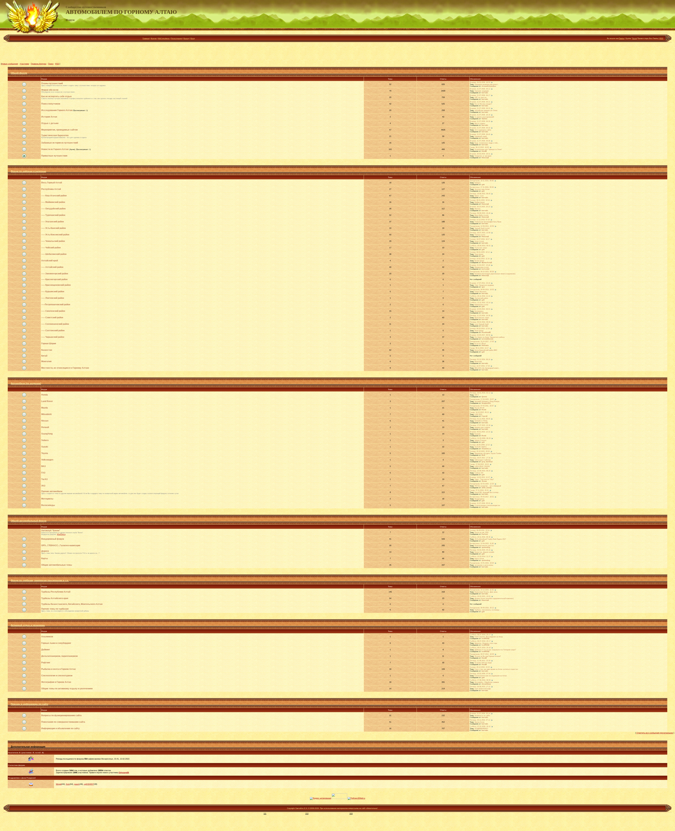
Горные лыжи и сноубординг (56, 643)
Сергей (484, 416)
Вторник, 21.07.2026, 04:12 (480, 89)
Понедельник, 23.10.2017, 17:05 (482, 342)
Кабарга (477, 183)
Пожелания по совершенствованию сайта (63, 722)
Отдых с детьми (49, 123)
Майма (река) (480, 202)
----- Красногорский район (54, 279)
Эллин (484, 481)
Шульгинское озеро (482, 318)
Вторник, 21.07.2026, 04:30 (480, 121)
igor (483, 287)
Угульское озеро (481, 248)
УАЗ (43, 486)
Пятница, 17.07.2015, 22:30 (480, 425)
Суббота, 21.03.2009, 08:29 (480, 438)
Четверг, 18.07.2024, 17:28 (480, 366)
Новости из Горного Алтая (55, 149)
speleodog (486, 547)
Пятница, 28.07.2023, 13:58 (480, 233)
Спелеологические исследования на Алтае (491, 676)
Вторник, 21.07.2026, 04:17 (480, 95)
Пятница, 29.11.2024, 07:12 (480, 720)
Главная (146, 38)
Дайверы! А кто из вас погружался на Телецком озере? (495, 650)
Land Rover (47, 401)
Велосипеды (48, 505)
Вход (193, 38)
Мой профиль (163, 38)
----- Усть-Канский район (53, 228)
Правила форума (38, 64)
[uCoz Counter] (339, 798)
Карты (44, 558)
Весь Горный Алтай (51, 182)
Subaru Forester (480, 440)
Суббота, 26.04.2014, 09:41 (480, 246)
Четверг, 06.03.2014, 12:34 (480, 329)
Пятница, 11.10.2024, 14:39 (480, 316)
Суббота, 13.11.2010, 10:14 (480, 303)
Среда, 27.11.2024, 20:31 (479, 490)
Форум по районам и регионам (28, 171)
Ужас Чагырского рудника (484, 285)
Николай (485, 158)
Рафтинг (45, 662)
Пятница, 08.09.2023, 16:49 (480, 213)
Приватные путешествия (54, 156)
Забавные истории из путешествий (59, 143)
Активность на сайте (482, 716)
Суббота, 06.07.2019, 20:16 (480, 648)
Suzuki (44, 447)
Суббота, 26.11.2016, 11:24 (480, 296)
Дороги (45, 551)
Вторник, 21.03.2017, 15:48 (480, 265)
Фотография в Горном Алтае (56, 682)
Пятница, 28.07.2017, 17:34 (480, 458)
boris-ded (485, 269)
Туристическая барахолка (55, 135)
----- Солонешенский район (55, 324)
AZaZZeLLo (486, 449)
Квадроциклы (479, 499)
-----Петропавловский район (55, 304)
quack (76, 784)
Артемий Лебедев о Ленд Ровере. (487, 401)
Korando (478, 434)
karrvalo (485, 93)
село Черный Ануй (481, 324)
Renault (45, 427)
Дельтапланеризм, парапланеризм (59, 656)
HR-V (477, 395)
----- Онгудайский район (53, 208)
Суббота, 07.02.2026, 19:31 (480, 727)
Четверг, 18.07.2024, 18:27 (480, 239)
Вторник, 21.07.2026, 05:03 (480, 503)
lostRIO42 (485, 638)
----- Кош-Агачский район (54, 195)
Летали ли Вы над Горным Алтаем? (488, 656)
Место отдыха (480, 123)
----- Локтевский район (52, 298)
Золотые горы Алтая (482, 189)
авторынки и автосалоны (484, 565)
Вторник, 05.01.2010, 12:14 (480, 432)
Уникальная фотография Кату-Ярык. (488, 222)
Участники (24, 64)
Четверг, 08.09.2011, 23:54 (480, 530)
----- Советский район (52, 317)
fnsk (68, 784)
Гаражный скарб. (481, 136)
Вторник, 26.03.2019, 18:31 (480, 154)
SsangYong (47, 434)
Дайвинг (45, 649)
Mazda (44, 408)
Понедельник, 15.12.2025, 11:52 (482, 590)
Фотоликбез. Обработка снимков (487, 682)
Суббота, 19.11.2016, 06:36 (480, 537)
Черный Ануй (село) (482, 228)
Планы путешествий (52, 83)
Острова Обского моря (483, 663)
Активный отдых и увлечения (28, 625)
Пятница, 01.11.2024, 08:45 (480, 419)
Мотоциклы (47, 499)
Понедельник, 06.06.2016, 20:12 (482, 608)
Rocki (484, 410)
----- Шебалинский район (53, 254)
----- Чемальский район (53, 241)
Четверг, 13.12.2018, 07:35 (480, 220)
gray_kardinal (487, 462)
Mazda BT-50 (479, 408)
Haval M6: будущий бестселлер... (487, 492)
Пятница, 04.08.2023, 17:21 (480, 687)
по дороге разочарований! (484, 117)
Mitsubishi (46, 414)
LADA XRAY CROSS (482, 466)
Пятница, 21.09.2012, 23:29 (480, 661)
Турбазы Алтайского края (54, 598)
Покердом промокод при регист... (487, 84)
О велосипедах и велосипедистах (487, 505)
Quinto (484, 397)
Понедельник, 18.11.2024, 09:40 (482, 181)
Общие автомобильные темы (56, 565)
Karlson (485, 534)
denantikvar (486, 684)
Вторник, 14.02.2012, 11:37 (480, 477)
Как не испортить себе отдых (56, 96)
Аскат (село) (479, 241)
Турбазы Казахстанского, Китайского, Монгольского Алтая (71, 604)
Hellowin (485, 345)
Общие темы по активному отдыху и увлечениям (67, 688)
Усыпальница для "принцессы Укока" (488, 149)
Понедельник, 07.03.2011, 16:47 (482, 406)
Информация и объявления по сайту (60, 728)
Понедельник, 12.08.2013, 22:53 (482, 226)
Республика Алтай (51, 189)
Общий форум (19, 73)
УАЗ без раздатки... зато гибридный (488, 486)
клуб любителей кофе (483, 689)
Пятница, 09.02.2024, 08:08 (480, 322)
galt (483, 184)
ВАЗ (43, 466)
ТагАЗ (44, 479)
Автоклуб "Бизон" (50, 530)
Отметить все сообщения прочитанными (654, 733)
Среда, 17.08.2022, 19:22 (479, 464)
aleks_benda (486, 488)
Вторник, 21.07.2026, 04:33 (480, 128)
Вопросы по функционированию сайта (61, 715)
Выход (186, 38)
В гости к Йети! (480, 344)
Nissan (44, 421)
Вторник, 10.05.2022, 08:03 (480, 309)
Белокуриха (479, 311)
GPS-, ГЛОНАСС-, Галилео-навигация (60, 545)
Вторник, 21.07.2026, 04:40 (480, 134)
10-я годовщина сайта (483, 130)
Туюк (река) (479, 254)
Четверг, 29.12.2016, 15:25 (480, 667)
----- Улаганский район (52, 221)
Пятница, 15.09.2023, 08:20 (480, 471)
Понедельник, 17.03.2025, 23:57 (482, 399)
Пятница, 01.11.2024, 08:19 (480, 360)
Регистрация (176, 38)
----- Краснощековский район (56, 285)
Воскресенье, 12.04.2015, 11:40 (482, 544)
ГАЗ (43, 473)
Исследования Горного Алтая (56, 110)
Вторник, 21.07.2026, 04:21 (480, 102)
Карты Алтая (479, 559)
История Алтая (49, 117)
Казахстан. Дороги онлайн (484, 552)
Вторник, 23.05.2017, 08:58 (480, 335)
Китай (44, 356)
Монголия (46, 361)
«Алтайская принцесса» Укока (486, 110)
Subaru (45, 440)
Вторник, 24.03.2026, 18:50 (480, 82)
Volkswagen (47, 460)
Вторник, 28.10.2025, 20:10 (480, 207)
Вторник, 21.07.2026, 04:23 (480, 108)
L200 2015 (478, 414)
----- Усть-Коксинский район (55, 234)
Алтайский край (49, 260)
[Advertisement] (337, 52)
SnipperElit (486, 403)
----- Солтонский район (53, 330)
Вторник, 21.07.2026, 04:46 (480, 141)
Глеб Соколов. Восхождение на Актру (489, 637)
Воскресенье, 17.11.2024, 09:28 (482, 187)
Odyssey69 (124, 772)
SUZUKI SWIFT (481, 447)
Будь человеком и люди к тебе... (487, 143)
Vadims (484, 119)
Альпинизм (47, 636)
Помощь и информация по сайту (29, 704)
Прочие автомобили (51, 491)
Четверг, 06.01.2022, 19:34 (480, 200)
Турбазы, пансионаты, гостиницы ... (488, 610)
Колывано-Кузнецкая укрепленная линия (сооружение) (495, 274)
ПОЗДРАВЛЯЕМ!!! (481, 728)
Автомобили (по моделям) (26, 383)
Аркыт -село (479, 196)
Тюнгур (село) (480, 235)
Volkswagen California (483, 460)
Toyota (44, 453)
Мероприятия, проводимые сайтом (59, 130)
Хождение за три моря (483, 156)
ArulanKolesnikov (489, 86)
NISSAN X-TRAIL (481, 421)
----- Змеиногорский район (54, 273)
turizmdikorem (487, 339)
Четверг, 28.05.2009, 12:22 (480, 445)
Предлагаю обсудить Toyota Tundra (488, 453)
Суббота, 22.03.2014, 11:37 (480, 557)
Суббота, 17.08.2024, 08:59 (480, 680)
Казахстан (46, 350)
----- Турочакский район (53, 215)
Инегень (478, 209)
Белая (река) (479, 261)
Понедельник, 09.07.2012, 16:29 (482, 654)
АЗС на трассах (481, 97)
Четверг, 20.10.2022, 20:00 (480, 451)
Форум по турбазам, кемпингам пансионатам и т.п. (40, 580)
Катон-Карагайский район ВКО (486, 350)
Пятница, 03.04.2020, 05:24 (480, 550)
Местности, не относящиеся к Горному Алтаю (65, 368)
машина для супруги (482, 427)
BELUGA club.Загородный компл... (487, 368)
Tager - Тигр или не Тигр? (484, 479)
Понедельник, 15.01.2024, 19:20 (482, 563)
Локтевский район (481, 298)
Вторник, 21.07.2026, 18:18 (480, 115)
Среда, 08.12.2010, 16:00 (479, 147)
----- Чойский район (51, 247)
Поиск (50, 64)
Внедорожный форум (52, 539)
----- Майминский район (53, 202)
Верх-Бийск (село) (481, 215)
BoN (483, 455)
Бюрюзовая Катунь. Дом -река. (486, 592)
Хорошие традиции (482, 91)
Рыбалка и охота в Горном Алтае (58, 669)
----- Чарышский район (52, 337)
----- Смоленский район (53, 311)
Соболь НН (479, 473)
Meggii (58, 784)
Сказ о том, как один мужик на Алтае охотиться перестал (496, 669)
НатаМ (484, 151)
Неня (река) (479, 331)
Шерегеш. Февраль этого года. (486, 643)
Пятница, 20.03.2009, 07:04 (480, 674)
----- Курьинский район (52, 291)
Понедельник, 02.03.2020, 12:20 (482, 484)
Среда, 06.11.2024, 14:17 (479, 348)
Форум (153, 38)
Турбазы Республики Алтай (55, 592)
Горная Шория (48, 343)
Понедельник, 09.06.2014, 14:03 (482, 290)
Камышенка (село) (481, 305)
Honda (44, 395)
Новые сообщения (9, 64)
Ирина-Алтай (487, 262)
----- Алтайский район (52, 267)
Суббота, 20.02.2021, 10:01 (480, 596)
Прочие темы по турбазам (55, 609)
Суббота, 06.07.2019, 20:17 (480, 635)
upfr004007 (89, 784)
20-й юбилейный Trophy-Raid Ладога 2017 (490, 539)
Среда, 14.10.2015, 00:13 (479, 412)
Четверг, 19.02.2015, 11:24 (480, 259)
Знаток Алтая (479, 722)
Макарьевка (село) (482, 267)
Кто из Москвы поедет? (483, 104)
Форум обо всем (49, 90)
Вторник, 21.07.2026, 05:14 (480, 714)
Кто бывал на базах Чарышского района (489, 337)
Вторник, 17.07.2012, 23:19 (480, 283)
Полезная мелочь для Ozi (484, 546)
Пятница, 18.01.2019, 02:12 (480, 393)
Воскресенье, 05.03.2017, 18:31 (482, 497)
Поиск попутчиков (50, 104)
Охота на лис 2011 (481, 532)
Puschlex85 (486, 332)
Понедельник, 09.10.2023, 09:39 (482, 272)
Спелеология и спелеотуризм (56, 675)
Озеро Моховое (480, 292)
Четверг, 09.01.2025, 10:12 (480, 252)
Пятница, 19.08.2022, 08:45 (480, 194)
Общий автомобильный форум (28, 520)
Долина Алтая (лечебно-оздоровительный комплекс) (494, 598)
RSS (661, 38)
